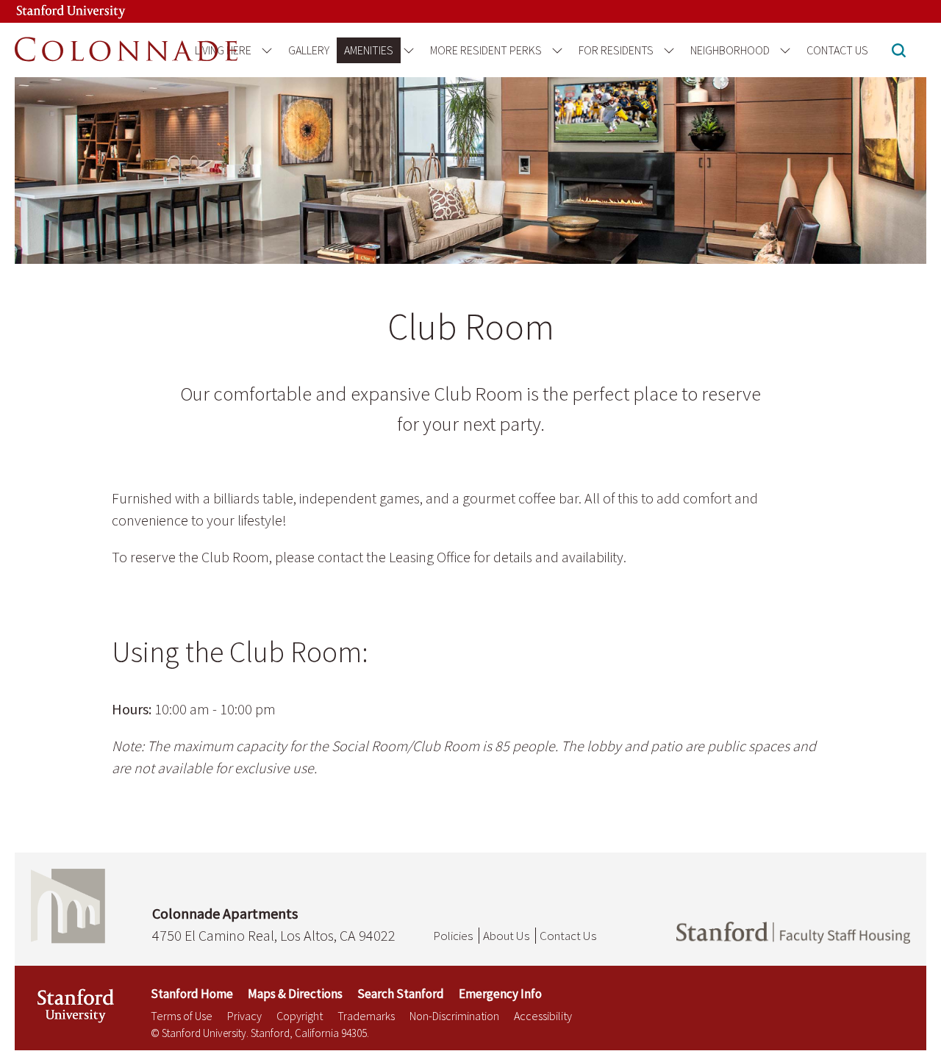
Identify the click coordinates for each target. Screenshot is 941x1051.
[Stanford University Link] (56, 11)
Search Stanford (400, 994)
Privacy (244, 1015)
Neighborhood (730, 50)
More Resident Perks (486, 50)
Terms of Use (181, 1015)
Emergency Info (500, 994)
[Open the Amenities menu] (406, 50)
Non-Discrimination (454, 1015)
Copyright (299, 1015)
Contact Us (837, 50)
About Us (506, 936)
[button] (899, 51)
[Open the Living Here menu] (264, 50)
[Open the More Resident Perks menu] (554, 50)
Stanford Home (192, 994)
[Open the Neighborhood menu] (782, 50)
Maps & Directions (295, 994)
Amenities (368, 50)
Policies (453, 936)
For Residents (616, 50)
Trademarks (366, 1015)
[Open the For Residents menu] (666, 50)
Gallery (308, 50)
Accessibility (543, 1015)
